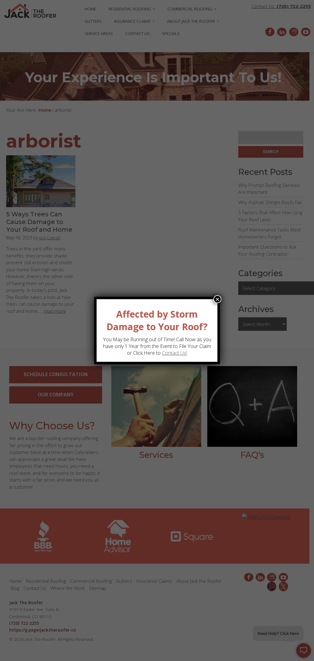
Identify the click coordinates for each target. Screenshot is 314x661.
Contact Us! (174, 353)
